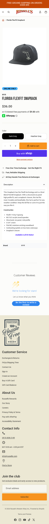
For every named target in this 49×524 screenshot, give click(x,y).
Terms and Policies (24, 514)
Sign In (5, 371)
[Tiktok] (29, 519)
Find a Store (7, 465)
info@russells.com (9, 456)
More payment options (25, 159)
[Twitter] (33, 519)
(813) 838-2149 (8, 438)
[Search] (8, 12)
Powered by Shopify (37, 509)
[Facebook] (15, 519)
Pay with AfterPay (9, 417)
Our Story (6, 403)
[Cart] (46, 12)
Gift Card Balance (9, 385)
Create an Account (9, 376)
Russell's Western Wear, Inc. (20, 509)
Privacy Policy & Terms (11, 412)
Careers (5, 408)
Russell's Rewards (9, 399)
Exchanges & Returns (10, 358)
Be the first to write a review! (26, 303)
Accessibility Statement (11, 421)
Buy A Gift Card (8, 381)
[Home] (3, 20)
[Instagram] (19, 519)
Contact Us (6, 367)
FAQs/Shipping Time (10, 362)
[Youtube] (24, 519)
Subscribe (24, 497)
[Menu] (3, 12)
